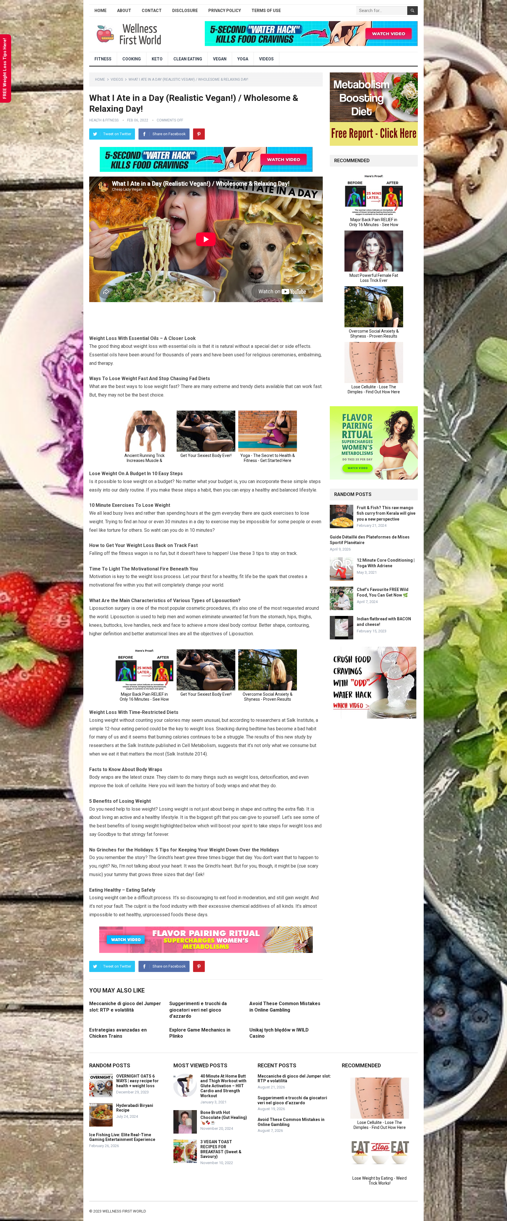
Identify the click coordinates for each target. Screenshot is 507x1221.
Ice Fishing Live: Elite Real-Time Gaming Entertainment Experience (122, 1137)
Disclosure (185, 10)
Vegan (220, 59)
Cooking (131, 59)
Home (100, 10)
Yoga (242, 59)
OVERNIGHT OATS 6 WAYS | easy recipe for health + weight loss (137, 1081)
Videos (266, 59)
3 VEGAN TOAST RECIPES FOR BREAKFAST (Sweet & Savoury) (220, 1149)
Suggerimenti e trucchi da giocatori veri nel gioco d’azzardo (198, 1010)
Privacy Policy (224, 10)
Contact (152, 10)
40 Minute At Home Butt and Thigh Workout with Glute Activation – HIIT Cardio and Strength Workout (223, 1086)
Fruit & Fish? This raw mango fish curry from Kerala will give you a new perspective (386, 513)
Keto (157, 59)
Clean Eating (187, 59)
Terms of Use (266, 10)
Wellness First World (124, 1211)
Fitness (102, 59)
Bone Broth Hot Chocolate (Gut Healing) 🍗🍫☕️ (223, 1117)
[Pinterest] (199, 134)
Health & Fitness (104, 120)
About (124, 10)
